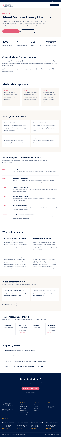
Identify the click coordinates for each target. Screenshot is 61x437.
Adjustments (22, 404)
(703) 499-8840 (48, 428)
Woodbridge (20, 1)
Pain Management (23, 406)
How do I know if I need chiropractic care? (16, 356)
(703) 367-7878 (34, 428)
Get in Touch (54, 4)
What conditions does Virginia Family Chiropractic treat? (19, 350)
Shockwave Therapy (24, 412)
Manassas (15, 1)
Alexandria (4, 1)
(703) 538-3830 (19, 428)
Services (26, 4)
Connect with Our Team (11, 31)
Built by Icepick (56, 434)
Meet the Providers (27, 31)
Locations (33, 4)
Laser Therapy (23, 408)
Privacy (49, 434)
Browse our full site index (30, 392)
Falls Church (10, 1)
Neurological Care (23, 410)
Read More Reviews (9, 304)
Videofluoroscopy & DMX (24, 414)
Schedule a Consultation (30, 388)
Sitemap (45, 434)
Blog (40, 4)
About (18, 4)
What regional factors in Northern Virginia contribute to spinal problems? (24, 366)
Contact (46, 4)
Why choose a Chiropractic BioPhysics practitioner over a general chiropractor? (25, 361)
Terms (52, 434)
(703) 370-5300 (56, 1)
